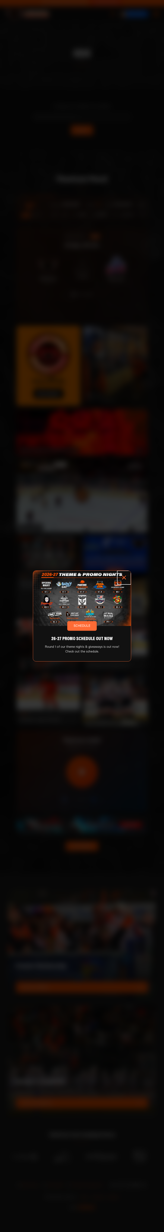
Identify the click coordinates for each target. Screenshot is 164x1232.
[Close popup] (124, 578)
